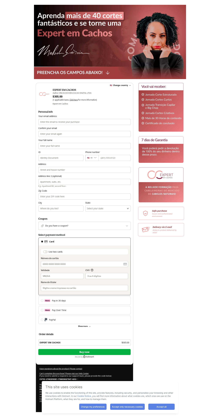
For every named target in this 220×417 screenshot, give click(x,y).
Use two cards (56, 251)
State (87, 202)
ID (39, 152)
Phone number (92, 152)
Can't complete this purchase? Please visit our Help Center (64, 373)
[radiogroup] (84, 281)
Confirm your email (47, 128)
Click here (74, 100)
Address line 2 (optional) (50, 176)
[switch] (45, 252)
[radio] (42, 241)
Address (42, 164)
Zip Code (42, 190)
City (40, 202)
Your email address (47, 116)
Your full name (45, 140)
